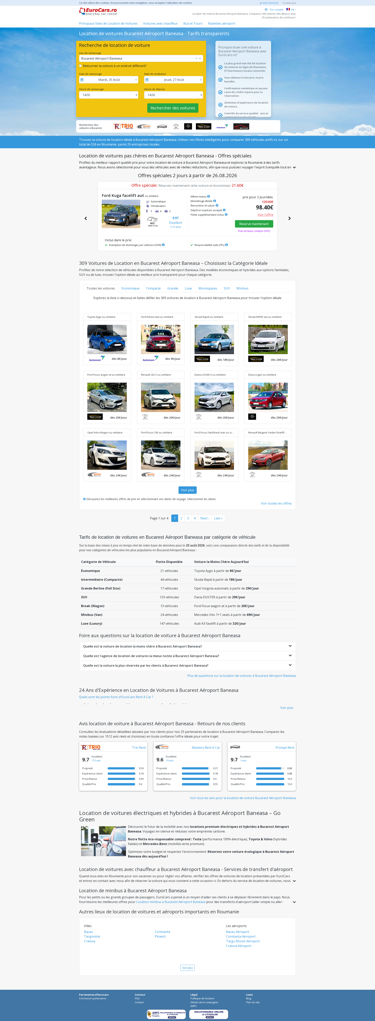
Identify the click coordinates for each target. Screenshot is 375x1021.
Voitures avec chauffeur (160, 23)
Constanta (162, 932)
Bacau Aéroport (237, 932)
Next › (204, 518)
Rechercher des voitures (173, 108)
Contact (139, 1002)
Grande (172, 288)
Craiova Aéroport (238, 946)
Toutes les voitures (101, 288)
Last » (218, 518)
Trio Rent (139, 747)
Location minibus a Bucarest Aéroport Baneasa (170, 902)
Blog (248, 998)
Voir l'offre (265, 215)
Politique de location (202, 998)
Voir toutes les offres (276, 503)
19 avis (170, 760)
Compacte (153, 288)
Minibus (242, 288)
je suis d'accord (269, 2)
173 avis (96, 760)
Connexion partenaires (92, 998)
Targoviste (92, 936)
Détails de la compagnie (204, 1002)
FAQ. (137, 998)
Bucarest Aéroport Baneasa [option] (101, 58)
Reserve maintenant (254, 224)
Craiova (89, 941)
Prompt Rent (285, 747)
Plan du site (253, 1002)
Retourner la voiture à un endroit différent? (114, 66)
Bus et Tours (193, 23)
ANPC (193, 1006)
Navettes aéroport (221, 23)
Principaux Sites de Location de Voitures (108, 23)
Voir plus (187, 490)
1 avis (243, 760)
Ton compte (276, 9)
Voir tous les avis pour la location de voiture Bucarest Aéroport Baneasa (243, 798)
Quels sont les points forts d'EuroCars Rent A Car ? (116, 697)
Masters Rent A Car (206, 747)
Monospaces (207, 288)
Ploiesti (160, 936)
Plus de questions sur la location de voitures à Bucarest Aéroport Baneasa (241, 676)
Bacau (88, 932)
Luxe (188, 288)
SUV (227, 288)
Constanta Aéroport (240, 936)
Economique (130, 288)
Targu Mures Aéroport (243, 941)
